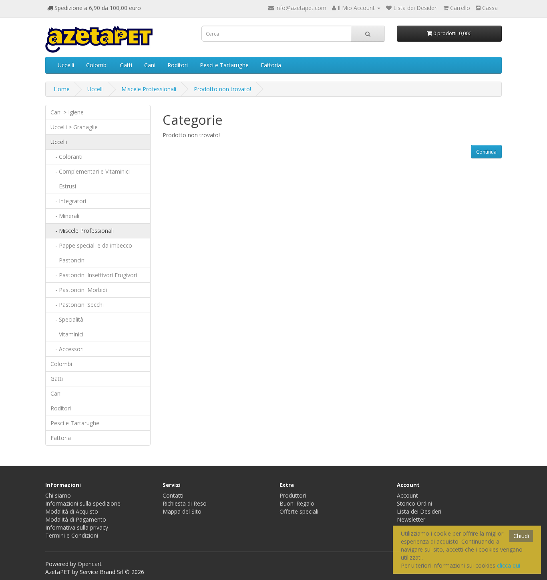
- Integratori (68, 201)
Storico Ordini (414, 503)
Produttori (293, 495)
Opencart (90, 564)
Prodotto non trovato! (222, 89)
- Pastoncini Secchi (77, 304)
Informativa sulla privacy (76, 527)
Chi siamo (58, 495)
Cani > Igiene (67, 112)
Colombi (97, 65)
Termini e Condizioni (71, 535)
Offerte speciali (299, 511)
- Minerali (64, 216)
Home (62, 89)
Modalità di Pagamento (75, 519)
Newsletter (411, 519)
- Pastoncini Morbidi (78, 290)
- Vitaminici (66, 334)
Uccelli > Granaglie (74, 127)
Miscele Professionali (148, 89)
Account (407, 495)
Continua (486, 151)
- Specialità (66, 319)
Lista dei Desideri (419, 511)
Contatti (173, 495)
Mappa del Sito (182, 511)
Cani (149, 65)
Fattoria (271, 65)
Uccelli (66, 65)
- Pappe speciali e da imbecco (91, 245)
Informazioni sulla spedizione (83, 503)
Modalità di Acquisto (71, 511)
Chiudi (521, 536)
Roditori (177, 65)
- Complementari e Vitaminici (90, 171)
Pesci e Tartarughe (224, 65)
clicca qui (508, 565)
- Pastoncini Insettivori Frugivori (93, 275)
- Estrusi (63, 186)
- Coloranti (66, 156)
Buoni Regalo (297, 503)
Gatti (126, 65)
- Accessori (67, 349)
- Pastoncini (68, 260)
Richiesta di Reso (185, 503)
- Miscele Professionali (82, 230)
